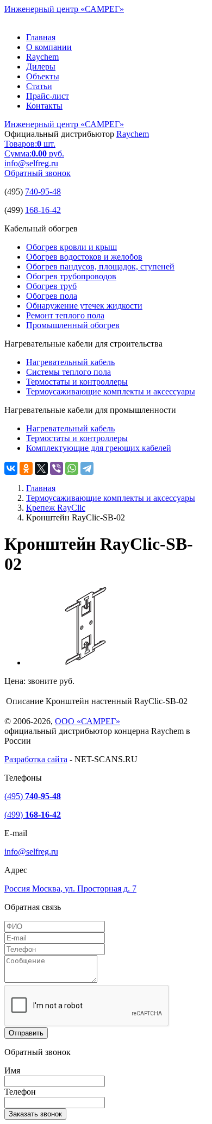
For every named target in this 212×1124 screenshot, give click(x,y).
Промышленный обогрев (73, 325)
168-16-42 (43, 210)
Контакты (44, 105)
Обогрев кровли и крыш (71, 247)
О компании (49, 47)
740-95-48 (43, 191)
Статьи (39, 86)
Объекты (42, 76)
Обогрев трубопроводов (71, 276)
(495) (32, 796)
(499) (32, 814)
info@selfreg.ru (31, 163)
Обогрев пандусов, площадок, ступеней (100, 266)
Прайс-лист (47, 96)
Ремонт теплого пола (65, 315)
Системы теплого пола (68, 371)
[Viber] (56, 468)
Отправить (26, 1033)
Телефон (20, 1091)
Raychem (42, 56)
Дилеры (40, 66)
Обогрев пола (51, 295)
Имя (12, 1070)
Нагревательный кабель (70, 362)
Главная (40, 37)
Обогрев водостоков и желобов (84, 256)
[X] (41, 468)
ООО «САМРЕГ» (87, 721)
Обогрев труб (51, 286)
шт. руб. (34, 148)
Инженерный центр (64, 9)
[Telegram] (86, 468)
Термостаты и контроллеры (77, 381)
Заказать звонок (35, 1114)
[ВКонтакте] (10, 468)
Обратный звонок (37, 173)
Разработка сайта (35, 759)
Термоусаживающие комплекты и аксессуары (110, 391)
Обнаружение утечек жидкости (84, 305)
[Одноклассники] (26, 468)
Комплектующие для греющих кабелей (98, 448)
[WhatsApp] (71, 468)
